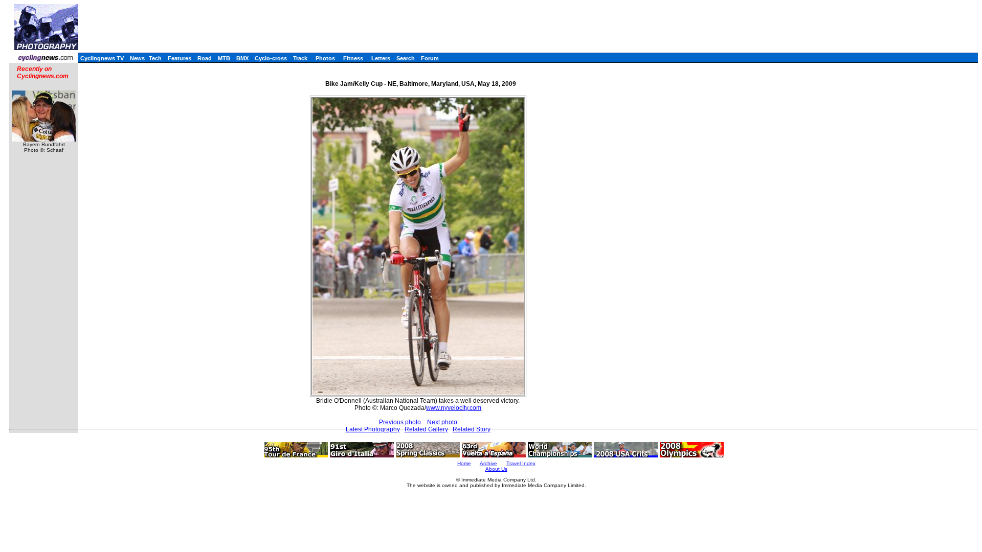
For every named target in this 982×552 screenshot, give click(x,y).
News (137, 58)
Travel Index (520, 463)
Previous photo (400, 422)
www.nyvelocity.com (453, 407)
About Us (496, 469)
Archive (488, 463)
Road (204, 58)
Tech (155, 58)
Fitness (353, 58)
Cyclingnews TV (102, 58)
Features (179, 58)
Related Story (471, 429)
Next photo (442, 422)
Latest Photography (373, 429)
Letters (380, 58)
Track (300, 58)
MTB (224, 58)
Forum (430, 58)
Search (405, 58)
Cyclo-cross (271, 58)
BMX (242, 58)
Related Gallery (426, 429)
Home (464, 463)
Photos (325, 58)
